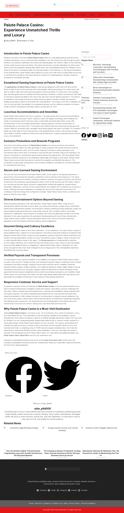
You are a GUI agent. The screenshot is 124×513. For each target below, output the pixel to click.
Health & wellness (23, 15)
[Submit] (115, 57)
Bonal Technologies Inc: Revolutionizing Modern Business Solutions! (106, 90)
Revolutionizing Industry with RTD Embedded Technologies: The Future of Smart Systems (105, 110)
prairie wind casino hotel (53, 340)
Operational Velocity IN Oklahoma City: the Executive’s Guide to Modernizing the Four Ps (100, 453)
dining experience (47, 240)
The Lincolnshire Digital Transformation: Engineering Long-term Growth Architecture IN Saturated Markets (23, 453)
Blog (91, 15)
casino (6, 19)
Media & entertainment (42, 15)
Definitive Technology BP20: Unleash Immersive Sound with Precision (105, 100)
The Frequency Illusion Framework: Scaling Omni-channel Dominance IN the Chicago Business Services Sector (62, 453)
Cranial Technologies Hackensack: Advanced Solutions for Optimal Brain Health (106, 120)
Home (11, 15)
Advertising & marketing (64, 15)
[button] (118, 6)
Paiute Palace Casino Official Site (16, 335)
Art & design (81, 15)
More (111, 15)
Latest (101, 15)
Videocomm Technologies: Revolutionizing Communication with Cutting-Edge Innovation (105, 79)
